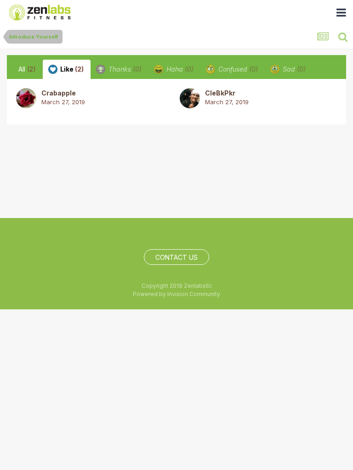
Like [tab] (71, 69)
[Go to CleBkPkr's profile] (190, 98)
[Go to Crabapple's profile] (26, 98)
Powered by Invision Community (176, 294)
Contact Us (176, 257)
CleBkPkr (220, 93)
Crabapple (58, 93)
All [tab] (27, 69)
